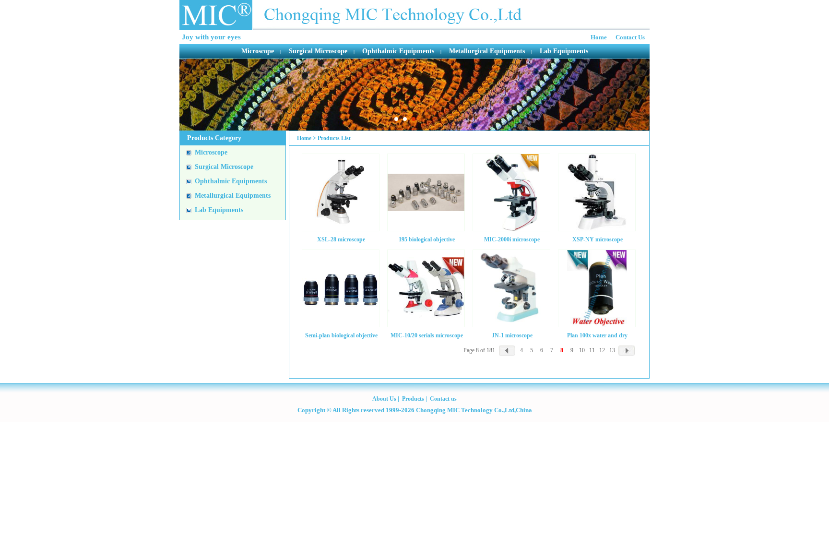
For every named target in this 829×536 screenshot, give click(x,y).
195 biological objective (427, 239)
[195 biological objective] (426, 192)
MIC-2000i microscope (512, 239)
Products (414, 398)
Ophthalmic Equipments (398, 51)
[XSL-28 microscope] (340, 192)
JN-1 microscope (512, 335)
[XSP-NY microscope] (597, 192)
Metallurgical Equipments (487, 51)
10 (582, 350)
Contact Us (630, 37)
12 (602, 350)
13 (612, 350)
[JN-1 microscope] (511, 288)
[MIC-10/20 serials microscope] (426, 288)
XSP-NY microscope (597, 239)
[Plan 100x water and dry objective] (597, 288)
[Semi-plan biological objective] (340, 288)
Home (599, 37)
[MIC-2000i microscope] (511, 192)
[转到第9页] (626, 350)
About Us (384, 398)
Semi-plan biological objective (341, 335)
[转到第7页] (507, 350)
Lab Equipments (564, 51)
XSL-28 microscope (341, 239)
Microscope (257, 51)
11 (592, 350)
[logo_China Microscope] (351, 15)
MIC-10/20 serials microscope (427, 335)
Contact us (443, 398)
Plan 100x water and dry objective (597, 335)
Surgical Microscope (318, 51)
